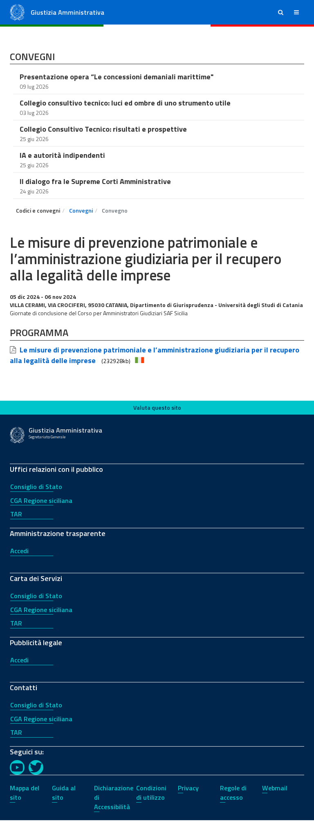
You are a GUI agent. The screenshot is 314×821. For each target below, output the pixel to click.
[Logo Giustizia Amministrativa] (17, 11)
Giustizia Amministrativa (67, 12)
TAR (16, 514)
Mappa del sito (24, 792)
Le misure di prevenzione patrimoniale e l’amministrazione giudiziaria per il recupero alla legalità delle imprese (154, 355)
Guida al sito (64, 792)
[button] (281, 12)
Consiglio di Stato (36, 486)
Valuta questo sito (157, 407)
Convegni (81, 210)
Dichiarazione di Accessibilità (113, 797)
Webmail (274, 788)
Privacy (188, 788)
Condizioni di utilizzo (151, 792)
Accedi (19, 551)
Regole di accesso (233, 792)
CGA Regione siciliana (41, 500)
